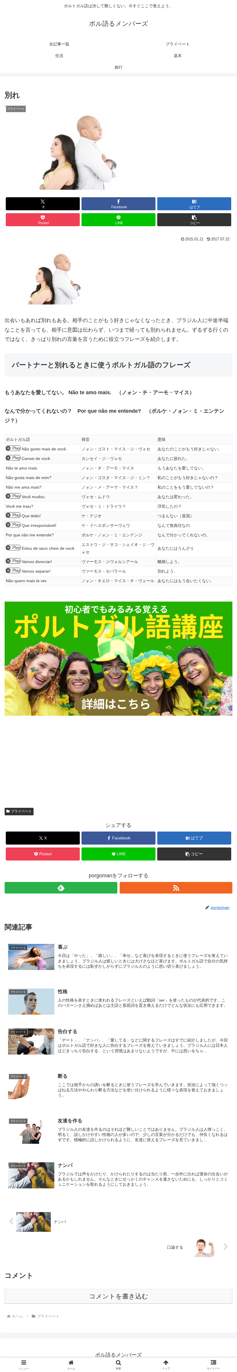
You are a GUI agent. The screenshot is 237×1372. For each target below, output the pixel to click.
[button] (194, 219)
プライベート (21, 811)
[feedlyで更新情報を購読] (61, 888)
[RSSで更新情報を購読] (176, 888)
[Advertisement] (118, 756)
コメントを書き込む (118, 1296)
